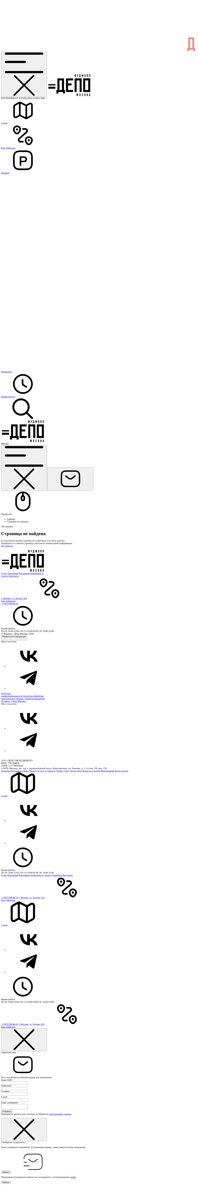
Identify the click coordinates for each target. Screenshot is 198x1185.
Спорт (66, 771)
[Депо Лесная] (23, 441)
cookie (73, 1177)
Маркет (33, 771)
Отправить (7, 1111)
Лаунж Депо (76, 771)
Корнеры (5, 771)
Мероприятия (107, 771)
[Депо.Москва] (28, 666)
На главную (7, 546)
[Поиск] (23, 419)
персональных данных (60, 1114)
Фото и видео (121, 771)
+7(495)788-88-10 (9, 603)
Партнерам (12, 573)
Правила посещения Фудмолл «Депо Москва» (23, 699)
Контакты (14, 576)
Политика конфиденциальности (11, 694)
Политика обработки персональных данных (22, 697)
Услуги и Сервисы (46, 771)
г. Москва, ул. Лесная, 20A (14, 598)
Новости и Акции (91, 771)
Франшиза (57, 875)
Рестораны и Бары (20, 771)
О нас (4, 573)
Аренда (5, 576)
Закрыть (6, 1172)
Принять (6, 1182)
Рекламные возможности (31, 573)
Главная (11, 519)
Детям (59, 771)
